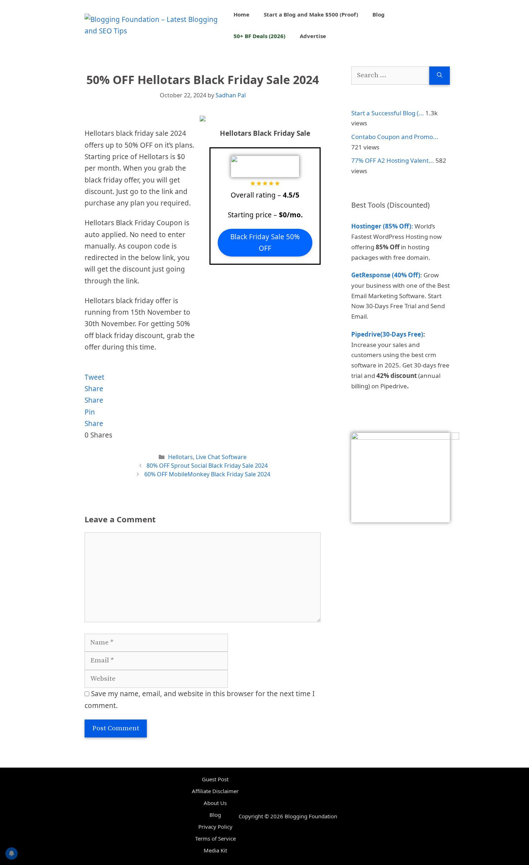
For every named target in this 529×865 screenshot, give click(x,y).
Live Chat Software (221, 457)
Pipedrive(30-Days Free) (387, 334)
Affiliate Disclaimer (215, 791)
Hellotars (180, 457)
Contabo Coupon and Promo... (394, 137)
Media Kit (215, 850)
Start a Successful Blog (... (387, 113)
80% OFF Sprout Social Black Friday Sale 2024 (207, 465)
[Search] (439, 75)
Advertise (313, 36)
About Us (215, 802)
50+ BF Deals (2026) (259, 36)
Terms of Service (215, 838)
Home (241, 14)
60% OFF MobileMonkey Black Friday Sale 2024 (207, 474)
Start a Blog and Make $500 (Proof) (311, 14)
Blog (378, 14)
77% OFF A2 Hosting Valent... (392, 160)
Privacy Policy (215, 826)
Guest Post (215, 779)
